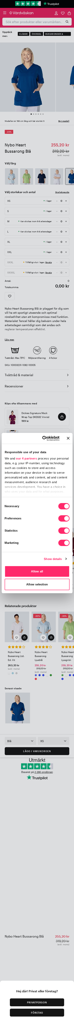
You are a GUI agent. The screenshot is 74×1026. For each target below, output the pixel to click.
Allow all (37, 571)
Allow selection (37, 584)
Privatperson (37, 1002)
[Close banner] (68, 438)
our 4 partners (26, 458)
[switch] (63, 519)
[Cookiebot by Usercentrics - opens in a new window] (44, 438)
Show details (53, 559)
